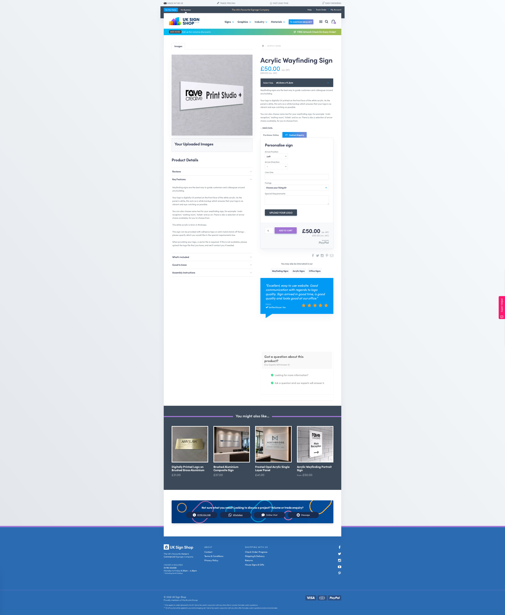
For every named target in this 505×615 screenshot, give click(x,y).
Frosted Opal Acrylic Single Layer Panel (272, 468)
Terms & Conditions (213, 556)
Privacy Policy (211, 560)
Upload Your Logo (280, 212)
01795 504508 (170, 567)
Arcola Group (192, 600)
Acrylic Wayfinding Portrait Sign (314, 468)
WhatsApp (238, 514)
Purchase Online (271, 134)
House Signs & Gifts (254, 564)
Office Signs (314, 270)
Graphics (243, 21)
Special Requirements (275, 193)
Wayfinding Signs (280, 270)
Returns (249, 560)
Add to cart (285, 230)
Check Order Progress (256, 551)
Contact (208, 551)
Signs (228, 21)
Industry (259, 21)
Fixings (268, 182)
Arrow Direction (272, 161)
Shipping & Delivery (255, 556)
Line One (269, 172)
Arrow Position (271, 151)
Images (178, 46)
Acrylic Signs (274, 46)
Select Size (268, 82)
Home (170, 9)
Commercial (169, 556)
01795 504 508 (204, 514)
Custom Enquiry (302, 21)
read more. (267, 127)
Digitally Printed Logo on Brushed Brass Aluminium (188, 468)
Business (186, 9)
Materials (276, 21)
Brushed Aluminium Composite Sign (225, 468)
